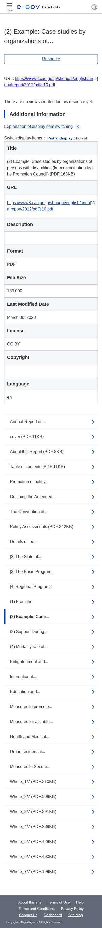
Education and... (25, 691)
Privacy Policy (72, 908)
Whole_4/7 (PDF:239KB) (33, 826)
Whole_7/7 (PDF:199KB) (33, 871)
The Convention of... (28, 511)
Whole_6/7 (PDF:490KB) (33, 856)
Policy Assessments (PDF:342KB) (41, 526)
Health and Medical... (29, 736)
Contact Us (28, 915)
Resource (51, 59)
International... (23, 676)
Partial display (60, 138)
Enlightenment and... (29, 661)
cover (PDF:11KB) (27, 436)
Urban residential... (27, 751)
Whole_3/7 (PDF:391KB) (33, 811)
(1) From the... (23, 601)
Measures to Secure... (30, 766)
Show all (81, 138)
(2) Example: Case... (29, 616)
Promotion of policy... (29, 481)
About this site (30, 902)
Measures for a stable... (31, 721)
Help (80, 902)
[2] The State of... (25, 556)
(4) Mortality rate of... (28, 646)
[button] (94, 7)
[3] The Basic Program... (32, 571)
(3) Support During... (28, 631)
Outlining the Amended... (32, 496)
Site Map (75, 915)
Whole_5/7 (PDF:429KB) (33, 841)
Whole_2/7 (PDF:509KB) (33, 796)
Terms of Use (59, 902)
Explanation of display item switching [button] (38, 126)
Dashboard (53, 915)
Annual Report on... (28, 421)
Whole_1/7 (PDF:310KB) (33, 781)
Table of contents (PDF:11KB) (37, 466)
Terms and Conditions (37, 908)
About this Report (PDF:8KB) (37, 451)
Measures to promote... (31, 706)
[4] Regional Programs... (32, 586)
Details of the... (23, 541)
